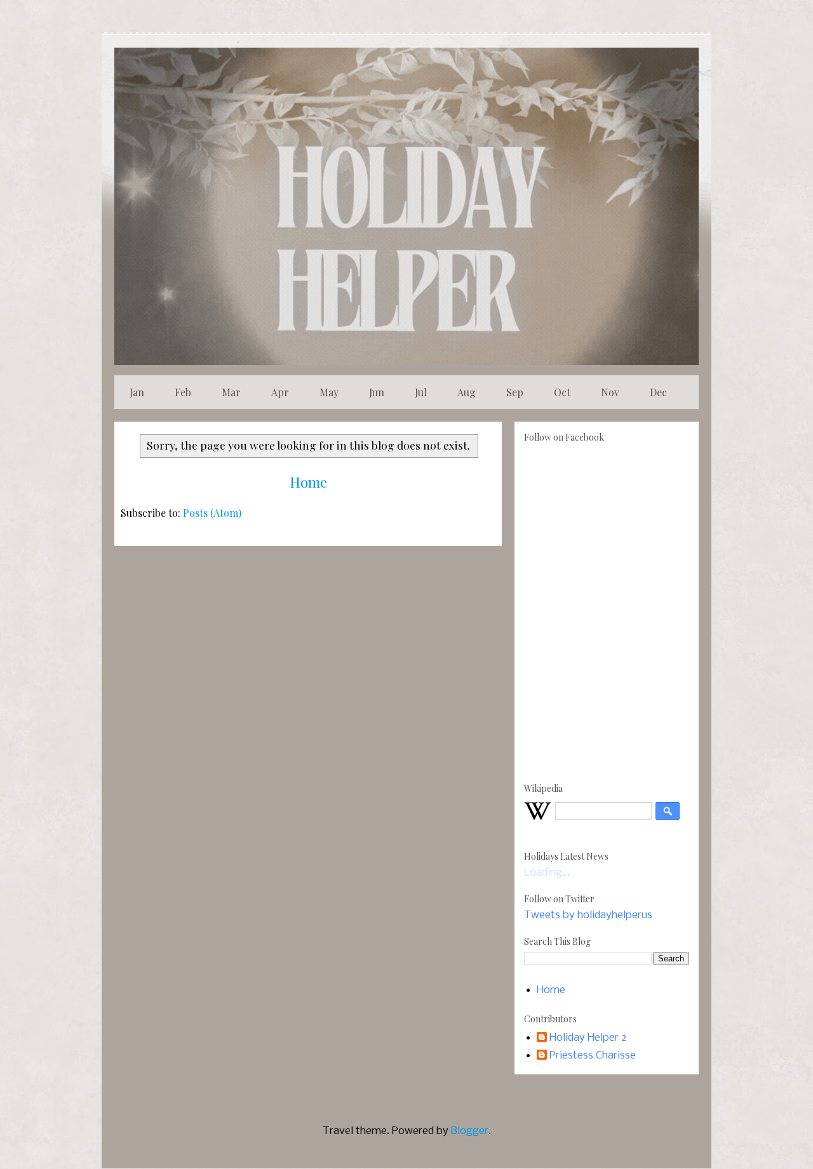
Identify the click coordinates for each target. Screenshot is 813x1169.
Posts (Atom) (212, 512)
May (329, 392)
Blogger (469, 1131)
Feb (183, 392)
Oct (562, 392)
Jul (421, 392)
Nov (610, 392)
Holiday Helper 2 (587, 1038)
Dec (658, 392)
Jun (376, 392)
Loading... (547, 873)
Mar (231, 392)
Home (308, 481)
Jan (137, 392)
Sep (514, 392)
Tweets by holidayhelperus (588, 915)
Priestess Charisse (592, 1056)
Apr (280, 392)
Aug (466, 392)
